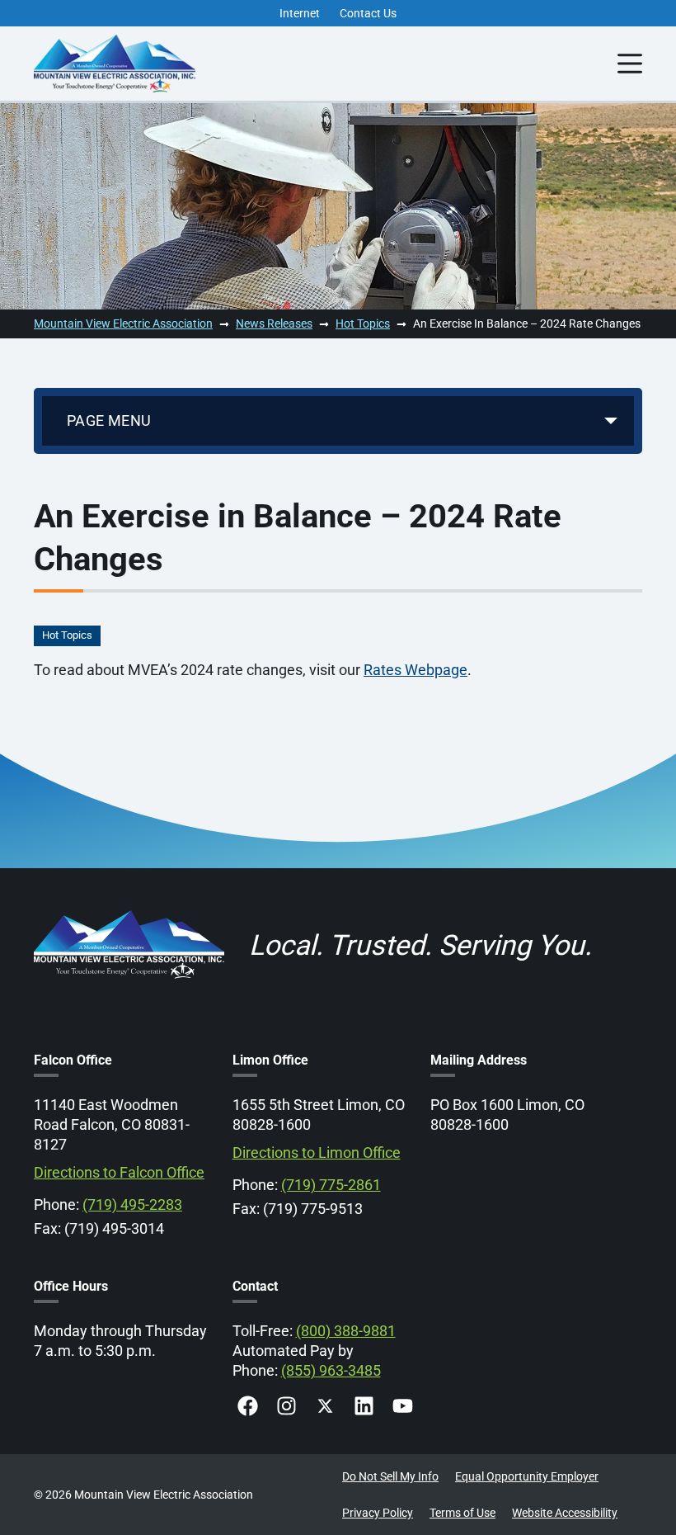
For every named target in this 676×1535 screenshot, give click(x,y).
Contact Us (368, 13)
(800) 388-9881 (346, 1330)
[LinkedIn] (364, 1406)
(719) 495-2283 (132, 1204)
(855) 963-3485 (331, 1370)
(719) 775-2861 (331, 1184)
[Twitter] (325, 1406)
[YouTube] (402, 1406)
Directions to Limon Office (316, 1152)
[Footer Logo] (129, 911)
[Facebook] (247, 1406)
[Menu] (629, 63)
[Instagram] (286, 1406)
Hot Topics (67, 635)
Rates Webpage (415, 669)
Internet (299, 13)
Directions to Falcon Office (119, 1172)
